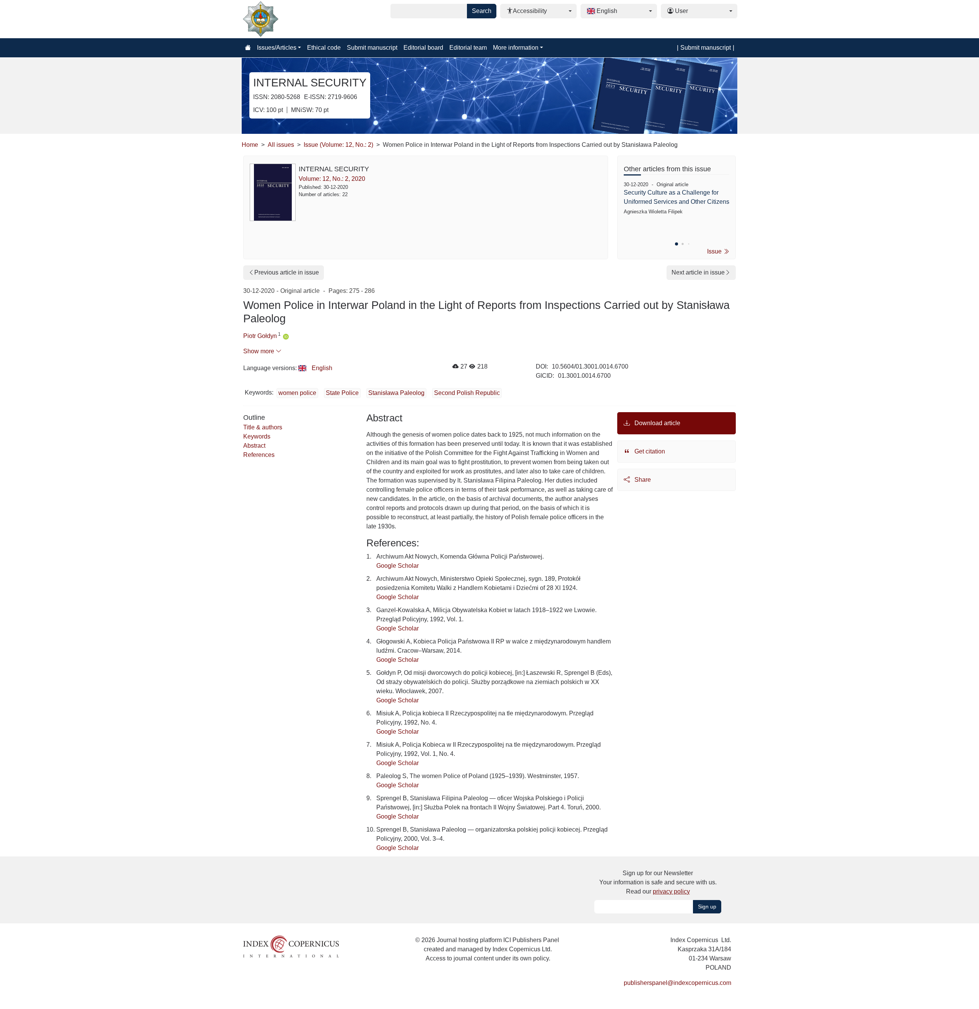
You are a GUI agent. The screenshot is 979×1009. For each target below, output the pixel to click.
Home (250, 144)
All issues (281, 144)
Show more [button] (259, 351)
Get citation (649, 451)
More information (515, 47)
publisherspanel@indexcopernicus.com (677, 983)
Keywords (256, 436)
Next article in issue (698, 272)
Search (481, 11)
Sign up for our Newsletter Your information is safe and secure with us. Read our (658, 882)
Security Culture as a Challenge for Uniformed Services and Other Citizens (676, 197)
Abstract (254, 445)
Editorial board (423, 47)
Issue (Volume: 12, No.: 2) (338, 144)
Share (642, 479)
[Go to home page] (248, 47)
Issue (715, 251)
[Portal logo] (280, 19)
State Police (342, 393)
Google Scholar (397, 565)
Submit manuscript (372, 47)
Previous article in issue (286, 272)
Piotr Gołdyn (260, 336)
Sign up (707, 906)
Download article (656, 423)
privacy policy (671, 891)
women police (297, 393)
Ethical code (324, 47)
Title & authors (262, 427)
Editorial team (468, 47)
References (259, 455)
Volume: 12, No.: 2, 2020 (332, 178)
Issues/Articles (276, 47)
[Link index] (291, 945)
